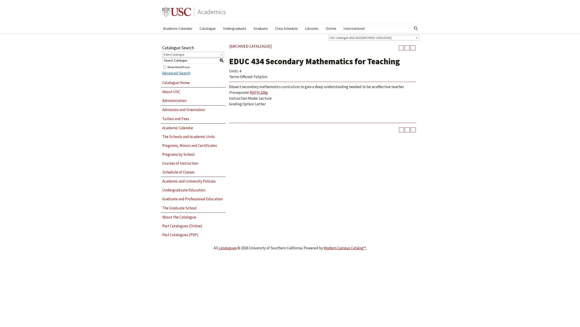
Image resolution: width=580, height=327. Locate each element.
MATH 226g (259, 92)
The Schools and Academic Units (188, 136)
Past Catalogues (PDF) (180, 234)
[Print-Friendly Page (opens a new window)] (407, 47)
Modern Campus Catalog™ (345, 247)
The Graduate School (179, 208)
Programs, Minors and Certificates (189, 145)
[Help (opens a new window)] (413, 47)
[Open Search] (415, 28)
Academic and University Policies (189, 181)
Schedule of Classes (178, 172)
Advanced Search (176, 73)
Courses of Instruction (180, 163)
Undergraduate (234, 28)
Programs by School (178, 154)
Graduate (261, 28)
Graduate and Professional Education (192, 198)
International (354, 28)
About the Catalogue (179, 217)
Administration (174, 100)
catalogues (228, 247)
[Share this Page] (401, 47)
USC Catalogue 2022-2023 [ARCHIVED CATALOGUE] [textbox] (361, 38)
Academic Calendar (177, 28)
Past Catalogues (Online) (182, 225)
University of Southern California (176, 12)
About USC (171, 91)
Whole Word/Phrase (178, 67)
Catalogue (208, 28)
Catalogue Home (176, 82)
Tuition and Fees (175, 118)
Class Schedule (286, 28)
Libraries (312, 28)
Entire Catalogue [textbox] (174, 55)
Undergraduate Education (183, 190)
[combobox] (374, 37)
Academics (212, 12)
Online (331, 28)
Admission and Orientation (183, 109)
